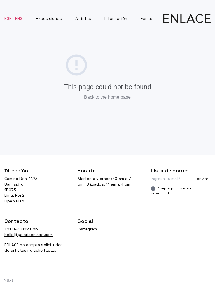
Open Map (14, 200)
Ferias (146, 18)
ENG (19, 18)
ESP (8, 18)
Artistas (83, 18)
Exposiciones (49, 18)
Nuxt (8, 280)
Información (115, 18)
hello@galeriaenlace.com (28, 234)
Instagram (87, 229)
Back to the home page (107, 97)
